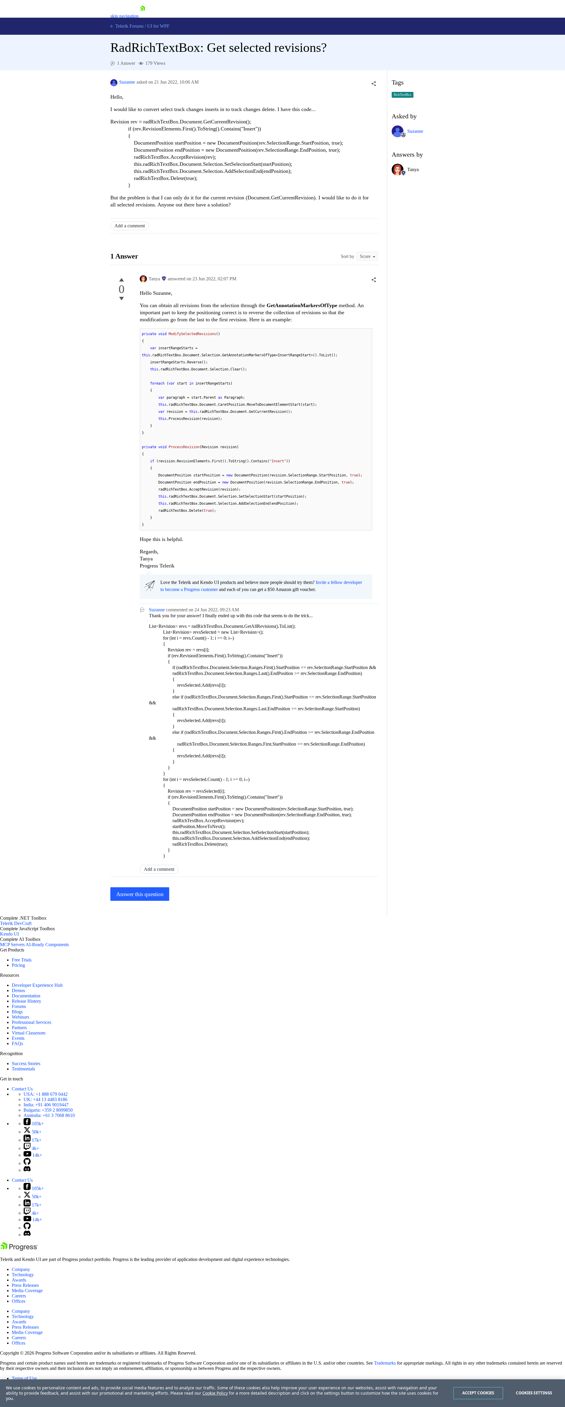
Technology (23, 1274)
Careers (19, 1295)
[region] (282, 1393)
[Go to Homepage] (142, 16)
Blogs (17, 1011)
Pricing (18, 965)
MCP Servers (12, 944)
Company (21, 1269)
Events (18, 1038)
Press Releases (25, 1285)
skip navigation (124, 16)
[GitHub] (27, 1163)
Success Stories (26, 1063)
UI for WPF (158, 26)
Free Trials (21, 959)
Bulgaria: (48, 1110)
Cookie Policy (215, 1393)
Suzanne (127, 82)
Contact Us (22, 1088)
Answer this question (140, 894)
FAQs (17, 1043)
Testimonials (23, 1068)
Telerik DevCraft (15, 923)
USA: (46, 1094)
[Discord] (27, 1170)
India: (46, 1104)
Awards (19, 1279)
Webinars (20, 1016)
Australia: (49, 1115)
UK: (45, 1099)
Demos (18, 990)
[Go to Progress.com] (19, 1249)
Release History (26, 1001)
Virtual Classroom (28, 1032)
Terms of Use (24, 1378)
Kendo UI (9, 933)
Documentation (26, 995)
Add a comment (129, 225)
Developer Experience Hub (37, 985)
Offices (18, 1301)
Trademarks (385, 1362)
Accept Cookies (478, 1393)
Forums (19, 1006)
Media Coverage (27, 1290)
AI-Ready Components (47, 944)
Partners (19, 1027)
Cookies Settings (534, 1393)
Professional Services (31, 1022)
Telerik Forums (129, 26)
